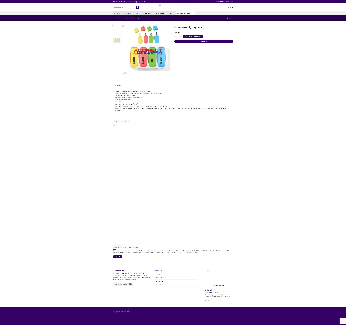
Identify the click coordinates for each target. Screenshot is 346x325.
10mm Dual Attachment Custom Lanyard (125, 247)
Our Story (159, 274)
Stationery (131, 18)
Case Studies (160, 285)
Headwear (127, 13)
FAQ (232, 1)
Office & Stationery (184, 13)
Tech (171, 13)
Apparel (117, 13)
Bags (137, 13)
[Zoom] (125, 73)
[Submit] (137, 7)
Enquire (204, 41)
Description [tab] (117, 85)
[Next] (129, 72)
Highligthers (139, 18)
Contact (227, 1)
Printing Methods (161, 278)
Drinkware (147, 13)
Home (114, 18)
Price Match (219, 1)
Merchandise (160, 13)
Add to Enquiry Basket (193, 36)
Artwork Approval (161, 281)
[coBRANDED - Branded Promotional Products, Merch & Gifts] (173, 7)
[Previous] (113, 264)
